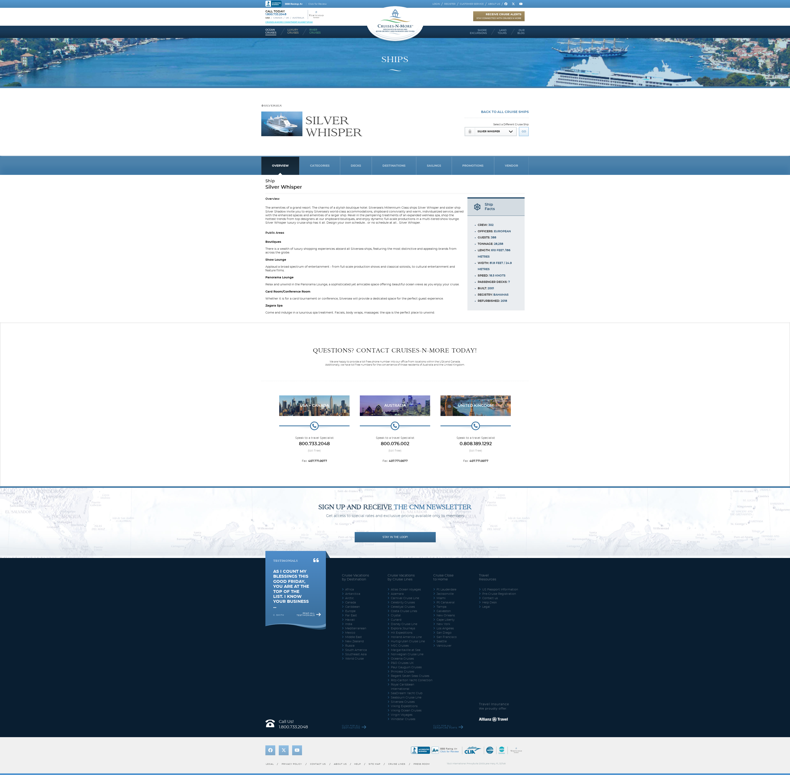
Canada (277, 18)
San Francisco (447, 637)
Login (436, 4)
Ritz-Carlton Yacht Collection (411, 680)
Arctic (349, 598)
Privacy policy (292, 764)
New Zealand (354, 641)
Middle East (353, 637)
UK (287, 18)
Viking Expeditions (404, 706)
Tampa (441, 606)
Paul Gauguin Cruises (406, 667)
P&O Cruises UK (402, 663)
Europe (350, 611)
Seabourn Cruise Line (406, 697)
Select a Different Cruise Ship (511, 124)
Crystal (396, 615)
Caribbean (352, 606)
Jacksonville (445, 594)
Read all (306, 614)
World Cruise (354, 658)
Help (357, 764)
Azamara (397, 594)
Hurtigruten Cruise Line (408, 641)
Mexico (350, 632)
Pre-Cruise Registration (499, 594)
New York (443, 624)
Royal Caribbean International (402, 686)
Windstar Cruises (403, 719)
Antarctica (352, 594)
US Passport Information (500, 589)
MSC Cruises (400, 645)
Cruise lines (396, 764)
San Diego (444, 632)
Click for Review (317, 4)
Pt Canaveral (446, 602)
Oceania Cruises (402, 658)
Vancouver (444, 645)
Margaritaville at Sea (405, 650)
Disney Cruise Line (404, 624)
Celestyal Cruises (403, 606)
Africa (349, 589)
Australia (298, 18)
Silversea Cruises (403, 702)
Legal (486, 606)
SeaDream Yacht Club (406, 693)
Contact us (490, 598)
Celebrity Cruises (403, 602)
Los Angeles (445, 628)
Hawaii (350, 619)
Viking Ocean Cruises (406, 710)
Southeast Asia (356, 654)
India (348, 624)
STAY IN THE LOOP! (395, 537)
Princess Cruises (402, 671)
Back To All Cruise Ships (505, 112)
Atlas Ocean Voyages (406, 589)
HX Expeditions (401, 632)
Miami (441, 598)
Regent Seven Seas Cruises (410, 676)
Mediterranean (355, 628)
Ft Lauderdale (446, 589)
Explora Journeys (403, 628)
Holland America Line (406, 637)
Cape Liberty (445, 619)
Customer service (472, 4)
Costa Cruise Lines (404, 611)
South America (356, 650)
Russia (349, 645)
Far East (351, 615)
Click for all (351, 727)
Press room (422, 764)
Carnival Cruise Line (405, 598)
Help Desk (489, 602)
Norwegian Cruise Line (407, 654)
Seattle (442, 641)
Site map (374, 764)
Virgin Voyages (401, 714)
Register (449, 4)
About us (494, 4)
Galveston (444, 611)
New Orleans (446, 615)
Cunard (396, 619)
